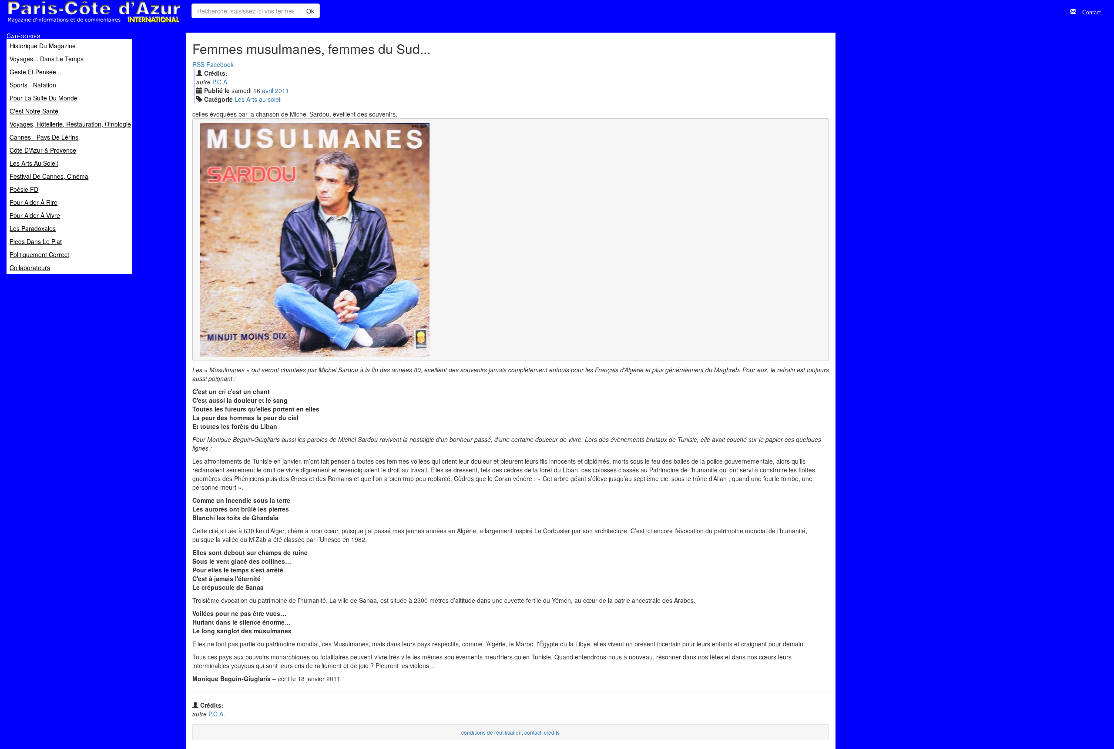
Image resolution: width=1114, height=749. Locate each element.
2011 (282, 90)
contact (532, 732)
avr (267, 90)
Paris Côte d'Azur (74, 23)
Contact (1088, 11)
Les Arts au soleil (258, 99)
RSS (198, 64)
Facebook (220, 64)
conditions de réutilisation (491, 732)
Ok (310, 11)
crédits (552, 732)
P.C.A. (220, 81)
